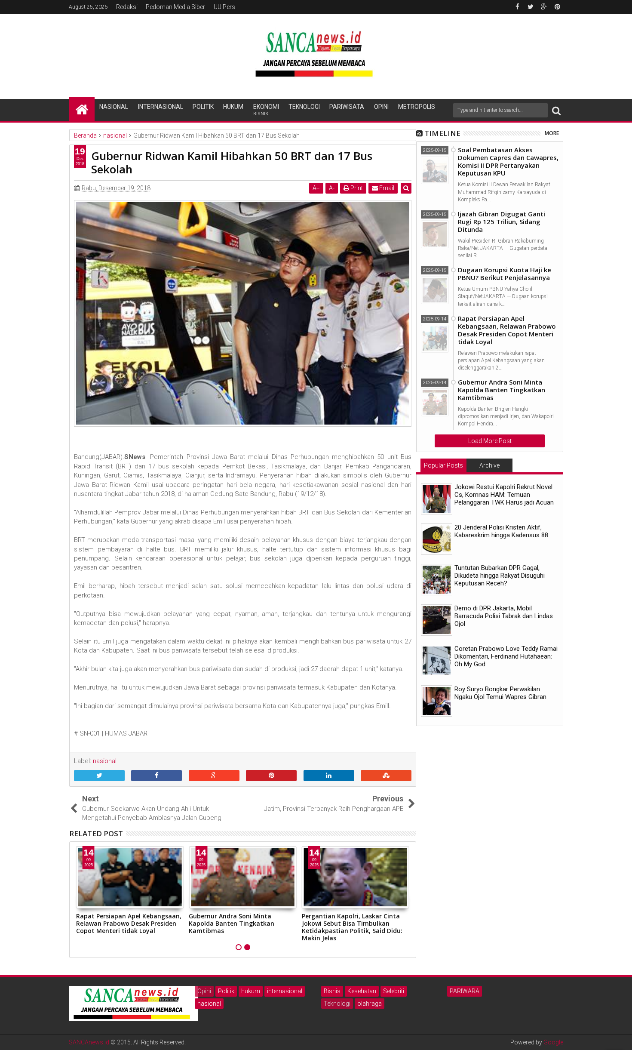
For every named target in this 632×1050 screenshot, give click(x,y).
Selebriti (393, 991)
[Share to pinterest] (271, 776)
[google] (544, 7)
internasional (284, 991)
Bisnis (332, 991)
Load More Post (490, 440)
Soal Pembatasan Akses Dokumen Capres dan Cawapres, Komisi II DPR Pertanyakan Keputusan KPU (508, 161)
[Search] (556, 110)
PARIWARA (464, 991)
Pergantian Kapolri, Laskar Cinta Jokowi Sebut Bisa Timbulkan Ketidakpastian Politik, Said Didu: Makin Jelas (352, 927)
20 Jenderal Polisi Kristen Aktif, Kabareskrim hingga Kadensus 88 (501, 531)
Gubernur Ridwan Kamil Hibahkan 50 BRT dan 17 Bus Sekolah (231, 162)
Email (386, 188)
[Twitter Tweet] (99, 776)
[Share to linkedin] (329, 776)
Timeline (442, 133)
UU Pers (224, 6)
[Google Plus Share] (214, 776)
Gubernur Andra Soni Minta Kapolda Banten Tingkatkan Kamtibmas (231, 923)
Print (356, 188)
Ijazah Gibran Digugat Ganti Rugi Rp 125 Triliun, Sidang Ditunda (501, 221)
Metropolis (416, 106)
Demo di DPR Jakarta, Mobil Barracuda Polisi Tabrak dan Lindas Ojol (503, 616)
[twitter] (531, 7)
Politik (203, 106)
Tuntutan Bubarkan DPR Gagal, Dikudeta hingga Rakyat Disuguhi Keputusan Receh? (499, 575)
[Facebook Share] (156, 776)
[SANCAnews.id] (82, 109)
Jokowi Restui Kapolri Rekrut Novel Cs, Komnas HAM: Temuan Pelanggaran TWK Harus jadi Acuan (504, 494)
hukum (250, 991)
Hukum (233, 106)
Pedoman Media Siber (175, 6)
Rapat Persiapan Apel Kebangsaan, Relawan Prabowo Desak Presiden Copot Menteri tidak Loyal (128, 923)
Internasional (160, 106)
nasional (209, 1003)
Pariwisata (346, 106)
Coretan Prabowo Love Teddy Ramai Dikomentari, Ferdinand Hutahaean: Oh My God (506, 656)
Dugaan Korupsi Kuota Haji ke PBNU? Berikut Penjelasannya (504, 273)
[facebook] (517, 7)
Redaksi (127, 6)
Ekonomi (266, 110)
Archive (489, 465)
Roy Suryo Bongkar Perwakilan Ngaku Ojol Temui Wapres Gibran (500, 693)
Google (553, 1042)
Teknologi (304, 106)
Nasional (113, 106)
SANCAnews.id (89, 1042)
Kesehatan (361, 991)
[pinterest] (557, 7)
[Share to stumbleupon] (386, 776)
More (552, 133)
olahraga (369, 1003)
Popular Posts (443, 465)
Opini (381, 106)
